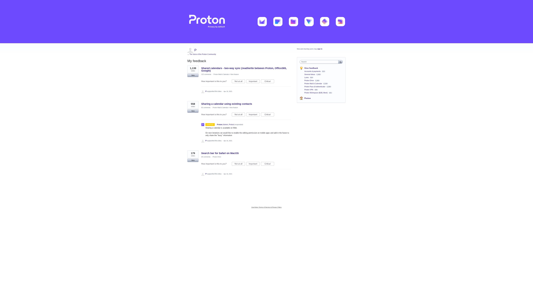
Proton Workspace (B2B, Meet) (316, 93)
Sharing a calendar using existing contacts (226, 103)
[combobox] (319, 62)
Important (254, 81)
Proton (307, 98)
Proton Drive (217, 157)
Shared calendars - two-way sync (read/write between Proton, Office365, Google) (244, 69)
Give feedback (311, 68)
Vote (193, 75)
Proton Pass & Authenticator (315, 87)
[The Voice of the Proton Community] (266, 21)
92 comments (205, 107)
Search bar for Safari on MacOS (220, 153)
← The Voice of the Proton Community (201, 54)
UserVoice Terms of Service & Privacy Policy (266, 207)
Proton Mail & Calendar (221, 74)
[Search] (340, 61)
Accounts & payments (312, 71)
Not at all (240, 81)
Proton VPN (309, 90)
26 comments (205, 157)
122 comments (206, 74)
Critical (269, 81)
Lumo (306, 77)
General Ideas (309, 74)
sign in (319, 49)
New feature (235, 74)
